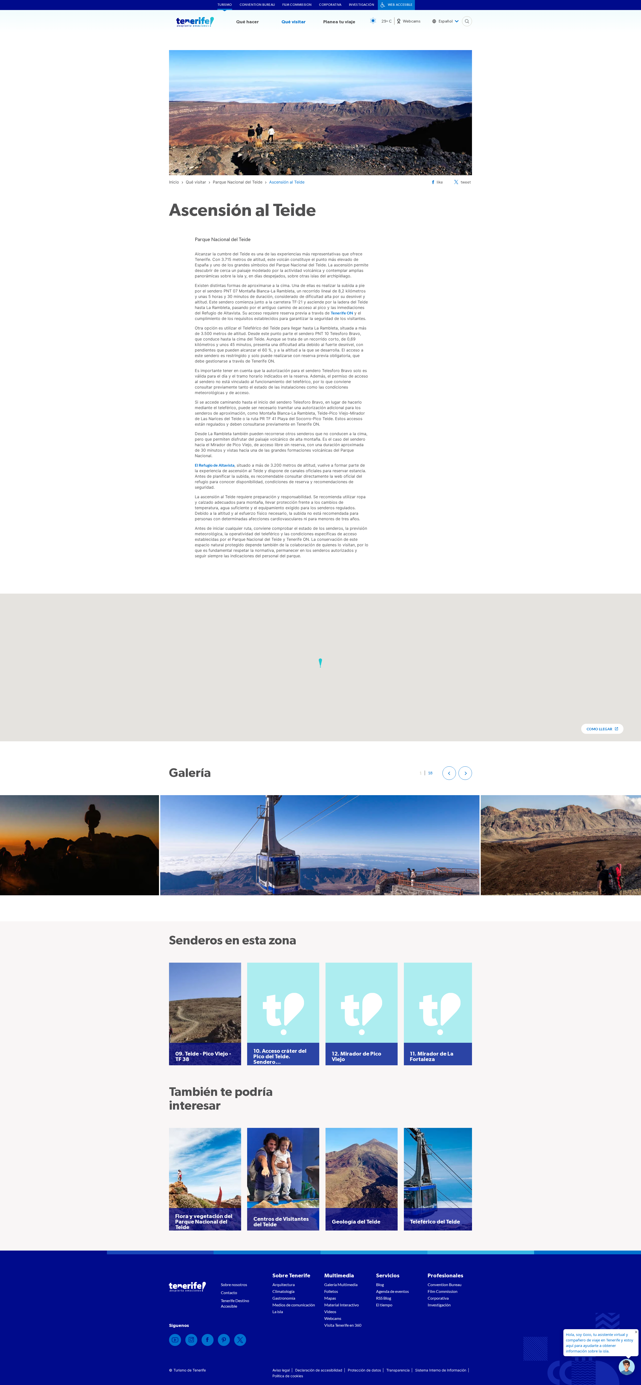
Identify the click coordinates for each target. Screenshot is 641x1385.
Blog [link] (380, 1284)
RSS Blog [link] (383, 1298)
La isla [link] (277, 1311)
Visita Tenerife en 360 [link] (342, 1325)
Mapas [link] (330, 1298)
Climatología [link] (283, 1291)
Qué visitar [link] (293, 22)
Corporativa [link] (330, 5)
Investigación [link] (361, 5)
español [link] (446, 21)
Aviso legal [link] (281, 1370)
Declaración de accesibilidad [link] (318, 1370)
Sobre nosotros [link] (234, 1284)
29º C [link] (386, 21)
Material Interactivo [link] (341, 1304)
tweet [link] (466, 182)
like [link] (440, 182)
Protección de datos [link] (364, 1370)
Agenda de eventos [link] (392, 1291)
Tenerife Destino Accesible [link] (235, 1303)
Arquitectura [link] (283, 1284)
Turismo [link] (224, 5)
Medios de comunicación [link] (293, 1304)
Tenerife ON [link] (342, 312)
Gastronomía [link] (283, 1298)
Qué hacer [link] (247, 22)
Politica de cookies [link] (287, 1376)
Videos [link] (330, 1311)
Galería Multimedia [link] (341, 1284)
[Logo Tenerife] (195, 22)
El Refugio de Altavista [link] (214, 465)
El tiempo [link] (384, 1304)
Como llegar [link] (599, 729)
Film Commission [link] (296, 5)
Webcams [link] (411, 21)
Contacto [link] (229, 1292)
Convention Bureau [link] (257, 5)
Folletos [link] (331, 1291)
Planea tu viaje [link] (339, 22)
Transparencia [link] (398, 1370)
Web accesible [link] (400, 5)
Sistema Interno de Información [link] (440, 1370)
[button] (320, 662)
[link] (174, 182)
